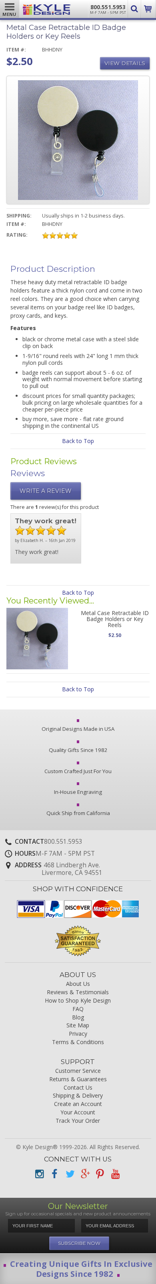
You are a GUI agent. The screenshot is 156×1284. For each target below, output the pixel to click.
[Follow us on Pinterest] (100, 1174)
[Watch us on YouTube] (115, 1174)
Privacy (78, 1034)
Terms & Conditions (78, 1042)
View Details (124, 63)
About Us (78, 984)
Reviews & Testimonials (78, 992)
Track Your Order (78, 1121)
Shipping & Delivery (78, 1095)
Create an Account (78, 1104)
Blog (78, 1017)
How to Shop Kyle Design (78, 1000)
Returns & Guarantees (78, 1079)
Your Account (77, 1112)
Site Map (77, 1025)
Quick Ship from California (78, 813)
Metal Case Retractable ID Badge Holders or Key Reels (115, 619)
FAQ (78, 1009)
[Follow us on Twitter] (70, 1174)
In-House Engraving (78, 791)
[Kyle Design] (47, 7)
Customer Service (78, 1071)
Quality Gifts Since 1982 (78, 750)
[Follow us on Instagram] (39, 1174)
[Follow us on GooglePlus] (85, 1174)
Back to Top (78, 441)
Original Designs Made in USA (78, 728)
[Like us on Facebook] (54, 1174)
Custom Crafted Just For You (78, 771)
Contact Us (78, 1087)
